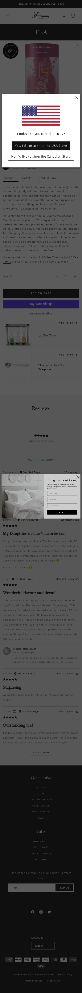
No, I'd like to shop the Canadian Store (41, 156)
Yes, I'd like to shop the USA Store (41, 146)
